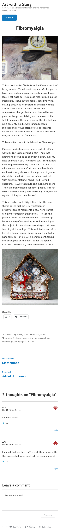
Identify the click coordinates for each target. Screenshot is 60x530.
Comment (48, 515)
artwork (35, 338)
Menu (11, 17)
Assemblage (45, 338)
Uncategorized (39, 334)
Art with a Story (17, 4)
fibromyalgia (7, 341)
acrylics (8, 338)
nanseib (8, 334)
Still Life (30, 341)
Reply (56, 430)
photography (20, 341)
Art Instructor (19, 338)
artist (28, 338)
